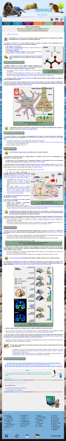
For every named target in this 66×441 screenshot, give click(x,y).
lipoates (31, 206)
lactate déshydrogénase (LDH (21, 74)
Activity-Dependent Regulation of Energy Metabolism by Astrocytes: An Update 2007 (42, 217)
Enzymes (23, 366)
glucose (14, 67)
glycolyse (22, 70)
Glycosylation (9, 366)
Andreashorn (40, 244)
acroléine (16, 205)
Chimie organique (18, 363)
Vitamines (38, 366)
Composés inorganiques (56, 366)
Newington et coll (53, 203)
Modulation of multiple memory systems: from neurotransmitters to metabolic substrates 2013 (37, 354)
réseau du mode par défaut (13, 230)
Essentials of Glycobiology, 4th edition (17, 388)
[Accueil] (51, 20)
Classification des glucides (31, 364)
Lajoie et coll (35, 325)
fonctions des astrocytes (25, 84)
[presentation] (15, 43)
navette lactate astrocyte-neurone (25, 78)
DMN (25, 261)
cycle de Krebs (11, 190)
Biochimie (9, 363)
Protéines (52, 363)
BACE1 (21, 182)
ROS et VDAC (20, 204)
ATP (55, 74)
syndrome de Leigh (17, 49)
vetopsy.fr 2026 (56, 436)
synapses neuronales (35, 83)
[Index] (56, 20)
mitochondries (40, 74)
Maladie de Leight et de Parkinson (14, 358)
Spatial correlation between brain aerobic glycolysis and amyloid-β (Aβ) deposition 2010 (32, 332)
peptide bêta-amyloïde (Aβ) (27, 165)
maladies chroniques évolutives (17, 51)
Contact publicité (49, 399)
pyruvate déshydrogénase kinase (22, 183)
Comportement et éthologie (7, 23)
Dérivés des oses (44, 364)
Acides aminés (44, 363)
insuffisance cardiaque (13, 50)
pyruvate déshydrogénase (45, 206)
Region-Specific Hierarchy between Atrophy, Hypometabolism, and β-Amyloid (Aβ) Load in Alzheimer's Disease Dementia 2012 (33, 336)
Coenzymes (31, 366)
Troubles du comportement (58, 23)
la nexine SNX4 (40, 169)
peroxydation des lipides (18, 199)
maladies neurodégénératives (16, 47)
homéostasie (60, 83)
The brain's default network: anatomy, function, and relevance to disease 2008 (32, 264)
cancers (10, 46)
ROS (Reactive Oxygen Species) (19, 152)
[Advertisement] (13, 401)
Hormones (45, 366)
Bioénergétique (29, 363)
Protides (37, 363)
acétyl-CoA (10, 189)
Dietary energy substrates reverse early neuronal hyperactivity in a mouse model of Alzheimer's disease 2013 (18, 192)
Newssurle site (61, 5)
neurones (29, 72)
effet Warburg (24, 180)
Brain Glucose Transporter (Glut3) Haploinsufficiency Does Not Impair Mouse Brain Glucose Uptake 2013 (35, 75)
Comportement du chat (28, 23)
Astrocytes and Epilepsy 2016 (44, 223)
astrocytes (11, 70)
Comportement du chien (17, 23)
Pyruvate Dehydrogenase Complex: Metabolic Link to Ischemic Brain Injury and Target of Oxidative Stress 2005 (35, 207)
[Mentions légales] (61, 20)
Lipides (14, 364)
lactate (33, 70)
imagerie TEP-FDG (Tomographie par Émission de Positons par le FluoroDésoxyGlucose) (33, 262)
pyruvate (21, 38)
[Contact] (27, 437)
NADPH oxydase (9, 174)
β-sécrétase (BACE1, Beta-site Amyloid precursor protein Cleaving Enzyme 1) (35, 164)
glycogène (47, 82)
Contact (61, 375)
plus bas (24, 145)
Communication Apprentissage (38, 23)
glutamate (57, 216)
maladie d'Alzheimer (34, 47)
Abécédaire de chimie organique (15, 390)
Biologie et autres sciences (48, 23)
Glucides (20, 364)
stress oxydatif (17, 83)
